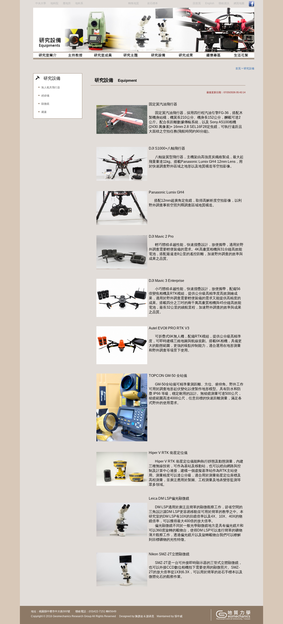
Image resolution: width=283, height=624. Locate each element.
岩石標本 (152, 3)
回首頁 (197, 3)
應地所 (67, 3)
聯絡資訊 (224, 3)
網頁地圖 (239, 3)
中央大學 (40, 3)
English (209, 3)
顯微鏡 (44, 103)
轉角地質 (133, 3)
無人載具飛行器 (50, 87)
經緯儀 (44, 95)
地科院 (54, 3)
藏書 (43, 112)
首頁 (238, 68)
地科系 (79, 3)
